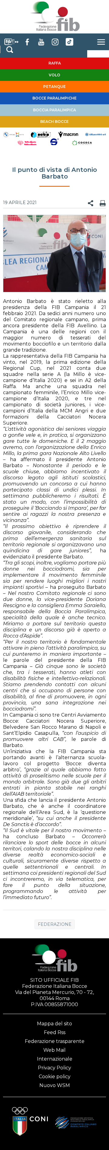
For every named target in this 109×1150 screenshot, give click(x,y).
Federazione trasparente (54, 1041)
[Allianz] (95, 134)
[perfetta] (41, 134)
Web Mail (54, 1050)
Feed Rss (54, 1032)
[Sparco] (54, 143)
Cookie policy (55, 1076)
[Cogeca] (82, 143)
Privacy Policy (54, 1068)
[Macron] (68, 134)
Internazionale (54, 1059)
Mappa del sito (54, 1024)
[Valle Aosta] (27, 143)
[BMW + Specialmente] (13, 134)
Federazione (54, 924)
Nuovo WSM (54, 1085)
